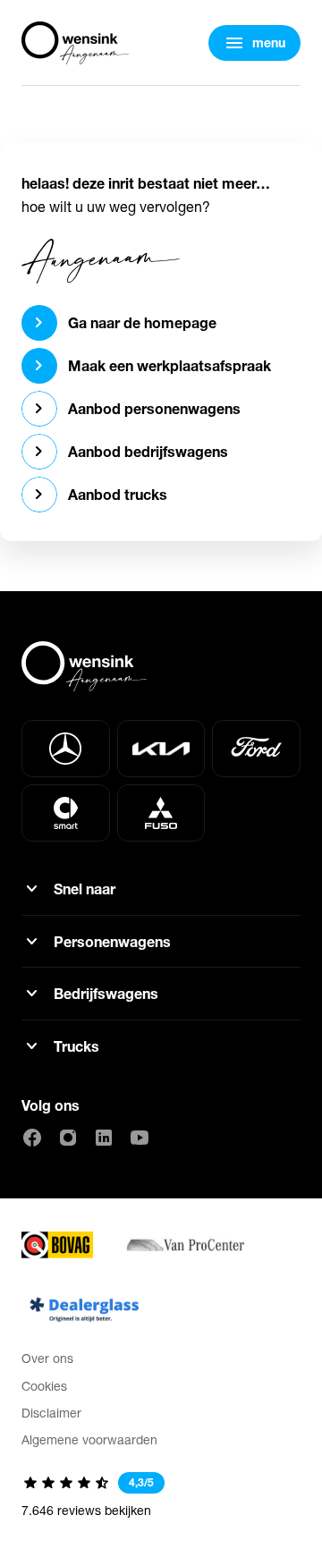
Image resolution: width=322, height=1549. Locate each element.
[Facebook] (32, 1137)
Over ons (47, 1358)
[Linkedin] (103, 1137)
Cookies (44, 1385)
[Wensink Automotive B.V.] (75, 42)
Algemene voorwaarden (89, 1439)
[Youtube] (139, 1137)
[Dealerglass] (84, 1309)
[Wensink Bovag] (57, 1245)
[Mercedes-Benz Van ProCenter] (184, 1245)
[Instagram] (68, 1137)
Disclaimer (51, 1412)
